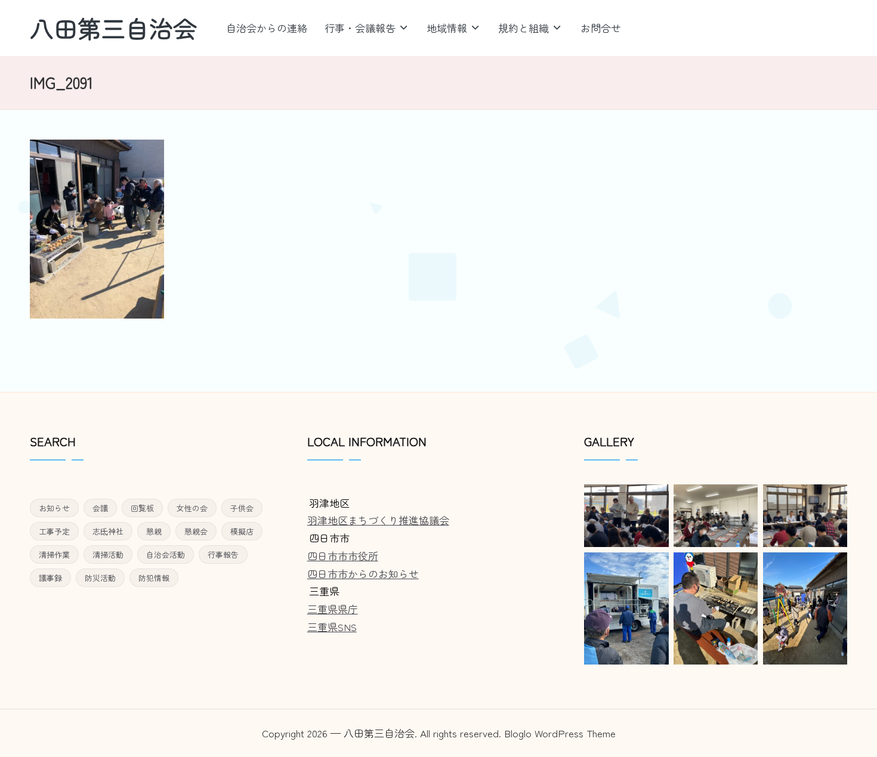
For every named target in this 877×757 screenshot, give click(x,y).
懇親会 (196, 531)
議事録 (50, 577)
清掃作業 (54, 554)
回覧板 (142, 508)
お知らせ (54, 508)
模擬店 (242, 531)
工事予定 (54, 531)
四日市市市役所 (342, 555)
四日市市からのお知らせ (363, 573)
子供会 (242, 508)
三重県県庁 (332, 608)
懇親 (154, 531)
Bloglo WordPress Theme (560, 732)
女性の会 (192, 508)
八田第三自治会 (113, 28)
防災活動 (100, 577)
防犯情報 (153, 577)
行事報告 (223, 554)
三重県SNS (332, 626)
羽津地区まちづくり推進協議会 (378, 519)
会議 (100, 508)
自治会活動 (165, 554)
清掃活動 (107, 554)
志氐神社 (107, 531)
